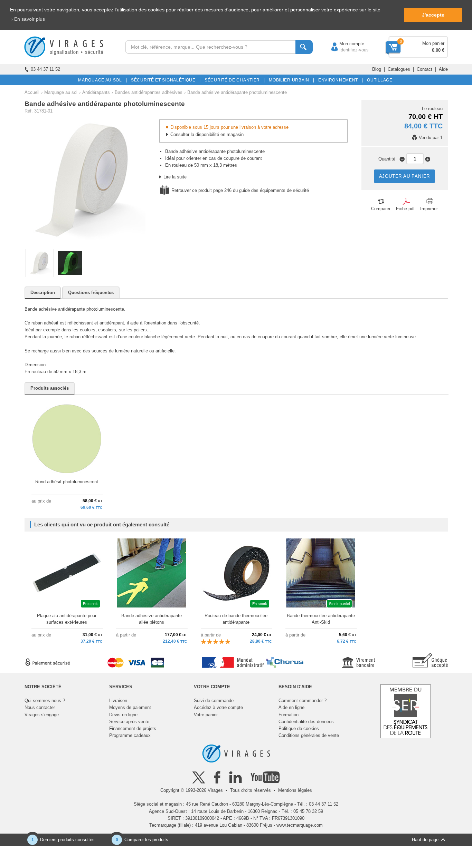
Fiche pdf (405, 208)
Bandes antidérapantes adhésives (148, 92)
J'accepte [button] (433, 15)
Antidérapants (96, 92)
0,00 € (438, 50)
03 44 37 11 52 (45, 69)
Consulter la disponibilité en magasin (207, 134)
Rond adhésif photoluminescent (66, 481)
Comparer (380, 208)
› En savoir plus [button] (28, 19)
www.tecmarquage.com (299, 825)
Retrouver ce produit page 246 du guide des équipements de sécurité (240, 190)
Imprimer (429, 208)
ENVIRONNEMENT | (339, 80)
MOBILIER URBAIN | (290, 80)
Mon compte (344, 43)
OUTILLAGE (379, 80)
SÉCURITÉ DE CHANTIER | (233, 80)
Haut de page (425, 839)
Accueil (32, 92)
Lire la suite (175, 176)
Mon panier (433, 43)
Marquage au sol (60, 92)
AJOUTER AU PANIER (404, 176)
